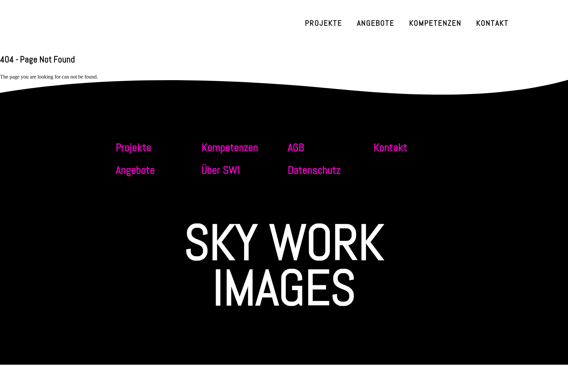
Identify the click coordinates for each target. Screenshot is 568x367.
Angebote (375, 23)
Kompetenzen (435, 23)
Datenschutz (314, 170)
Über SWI (220, 170)
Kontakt (492, 23)
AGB (296, 147)
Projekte (323, 23)
